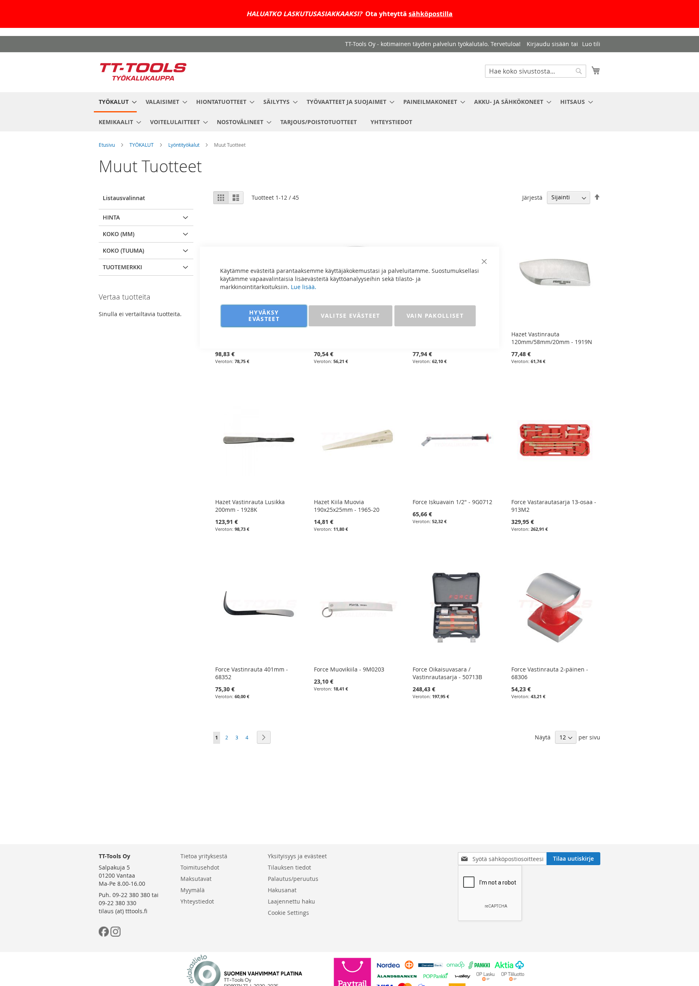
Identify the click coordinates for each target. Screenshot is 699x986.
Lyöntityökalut (183, 144)
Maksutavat (196, 879)
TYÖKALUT (141, 144)
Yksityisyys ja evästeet (297, 856)
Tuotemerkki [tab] (122, 267)
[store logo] (143, 71)
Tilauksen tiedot (289, 867)
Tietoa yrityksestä (203, 856)
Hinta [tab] (111, 217)
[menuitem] (115, 102)
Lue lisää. (303, 287)
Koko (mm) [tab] (118, 234)
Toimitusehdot (199, 867)
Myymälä (192, 890)
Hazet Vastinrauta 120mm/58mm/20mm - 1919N (551, 338)
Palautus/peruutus (293, 879)
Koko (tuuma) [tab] (123, 250)
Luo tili (591, 44)
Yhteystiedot (197, 901)
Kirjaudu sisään (548, 44)
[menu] (349, 111)
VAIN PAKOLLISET (435, 315)
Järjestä (532, 197)
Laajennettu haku (291, 901)
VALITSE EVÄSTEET (350, 315)
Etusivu (107, 144)
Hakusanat (282, 890)
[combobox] (535, 71)
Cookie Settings (288, 912)
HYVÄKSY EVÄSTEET (264, 315)
